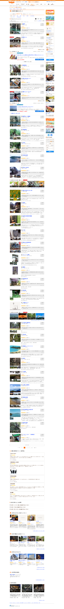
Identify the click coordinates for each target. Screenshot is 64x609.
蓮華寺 (24, 267)
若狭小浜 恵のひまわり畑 (27, 190)
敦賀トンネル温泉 (12, 574)
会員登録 (26, 1)
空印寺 (24, 142)
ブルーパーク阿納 (26, 254)
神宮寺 (24, 358)
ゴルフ (45, 4)
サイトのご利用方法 (49, 0)
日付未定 (53, 141)
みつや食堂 (37, 521)
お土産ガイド (28, 5)
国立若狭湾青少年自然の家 (28, 409)
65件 (28, 82)
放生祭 (28, 542)
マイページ (54, 1)
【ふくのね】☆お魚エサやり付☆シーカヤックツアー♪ (25, 106)
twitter (49, 135)
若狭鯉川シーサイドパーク (28, 346)
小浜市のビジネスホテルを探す (40, 569)
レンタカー (37, 4)
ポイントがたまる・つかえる (13, 7)
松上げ (11, 542)
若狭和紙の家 (25, 278)
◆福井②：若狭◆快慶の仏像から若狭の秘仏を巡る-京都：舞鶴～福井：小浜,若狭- (27, 590)
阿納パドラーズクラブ (27, 91)
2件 (28, 337)
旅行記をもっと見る (41, 600)
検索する (50, 59)
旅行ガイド (14, 5)
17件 (28, 293)
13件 (28, 233)
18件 (28, 281)
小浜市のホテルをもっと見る (40, 567)
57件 (28, 120)
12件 (28, 245)
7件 (28, 400)
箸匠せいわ (24, 37)
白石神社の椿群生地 (26, 322)
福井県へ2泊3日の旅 (13, 589)
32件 (28, 133)
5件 (28, 170)
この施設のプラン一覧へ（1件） (15, 113)
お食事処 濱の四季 (12, 521)
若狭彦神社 (24, 65)
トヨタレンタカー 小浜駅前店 (28, 434)
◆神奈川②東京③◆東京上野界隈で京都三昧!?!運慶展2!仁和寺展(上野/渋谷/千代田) (39, 590)
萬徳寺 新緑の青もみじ (22, 542)
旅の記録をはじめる (50, 51)
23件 (28, 375)
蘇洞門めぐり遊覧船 (26, 116)
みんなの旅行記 (32, 5)
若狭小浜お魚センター (27, 78)
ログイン (23, 1)
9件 (28, 95)
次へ (32, 447)
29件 (28, 69)
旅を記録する (49, 37)
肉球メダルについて (52, 45)
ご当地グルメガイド (21, 5)
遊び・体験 (27, 4)
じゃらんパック (23, 4)
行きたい (42, 24)
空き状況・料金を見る (39, 59)
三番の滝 (24, 334)
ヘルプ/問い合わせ (53, 0)
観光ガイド (17, 5)
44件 (28, 362)
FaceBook (51, 135)
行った (42, 25)
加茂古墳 (24, 290)
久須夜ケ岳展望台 (26, 384)
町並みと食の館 (26, 167)
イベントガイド (25, 5)
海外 (48, 4)
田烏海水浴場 (25, 155)
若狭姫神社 (25, 129)
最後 (34, 447)
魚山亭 (19, 521)
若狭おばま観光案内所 (27, 242)
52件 (28, 41)
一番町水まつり (26, 302)
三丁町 (24, 230)
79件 (28, 206)
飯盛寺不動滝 (25, 422)
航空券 (41, 4)
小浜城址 (24, 371)
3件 (28, 158)
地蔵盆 (37, 542)
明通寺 (24, 202)
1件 (28, 193)
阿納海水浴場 (25, 397)
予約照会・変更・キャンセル (49, 1)
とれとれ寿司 (29, 521)
